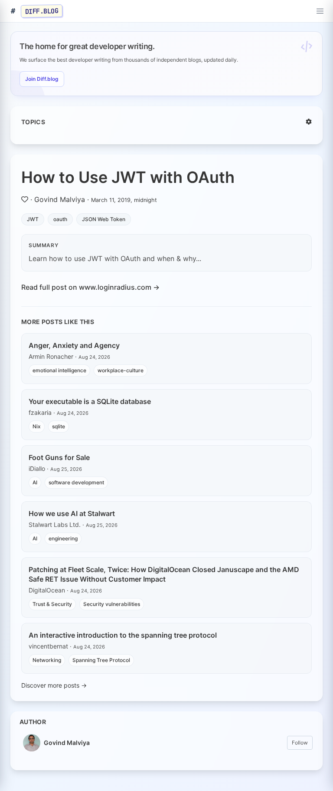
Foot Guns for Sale (59, 457)
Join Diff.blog (42, 79)
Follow (300, 742)
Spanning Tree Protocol (101, 660)
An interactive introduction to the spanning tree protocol (123, 635)
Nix (37, 426)
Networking (47, 660)
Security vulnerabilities (111, 604)
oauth (60, 219)
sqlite (58, 426)
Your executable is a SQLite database (90, 401)
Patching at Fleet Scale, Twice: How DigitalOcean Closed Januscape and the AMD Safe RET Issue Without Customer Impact (164, 574)
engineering (63, 538)
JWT (33, 219)
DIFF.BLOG (42, 11)
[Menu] (320, 11)
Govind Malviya (59, 199)
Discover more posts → (54, 685)
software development (76, 482)
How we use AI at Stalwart (72, 513)
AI (35, 482)
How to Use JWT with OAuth (128, 177)
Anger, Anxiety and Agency (74, 345)
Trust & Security (52, 604)
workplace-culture (121, 370)
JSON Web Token (103, 219)
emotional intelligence (59, 370)
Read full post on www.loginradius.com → (90, 287)
